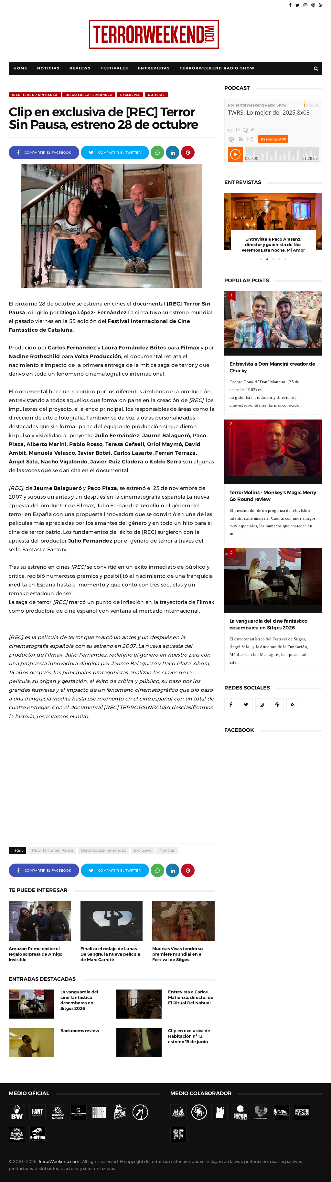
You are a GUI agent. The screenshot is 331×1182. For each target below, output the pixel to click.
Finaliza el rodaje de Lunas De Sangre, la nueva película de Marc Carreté (110, 954)
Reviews (80, 68)
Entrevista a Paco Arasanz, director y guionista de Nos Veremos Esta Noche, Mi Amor (273, 244)
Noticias (48, 68)
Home (20, 68)
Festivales (114, 68)
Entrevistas (154, 68)
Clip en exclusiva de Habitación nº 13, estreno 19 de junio (189, 1036)
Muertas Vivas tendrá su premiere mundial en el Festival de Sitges (177, 954)
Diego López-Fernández (89, 94)
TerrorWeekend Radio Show (217, 68)
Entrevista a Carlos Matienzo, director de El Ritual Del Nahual (190, 997)
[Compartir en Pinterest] (188, 152)
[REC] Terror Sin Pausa (35, 94)
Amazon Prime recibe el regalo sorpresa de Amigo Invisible (35, 954)
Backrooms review (79, 1031)
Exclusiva (130, 94)
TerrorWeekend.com (58, 1161)
